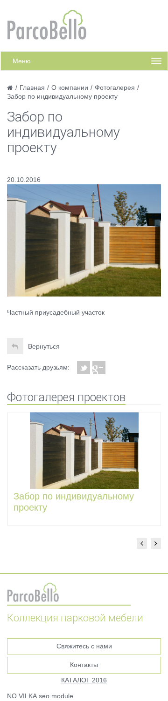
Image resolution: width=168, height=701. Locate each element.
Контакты (84, 664)
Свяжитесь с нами (84, 646)
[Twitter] (83, 367)
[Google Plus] (99, 367)
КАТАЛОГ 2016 (84, 680)
